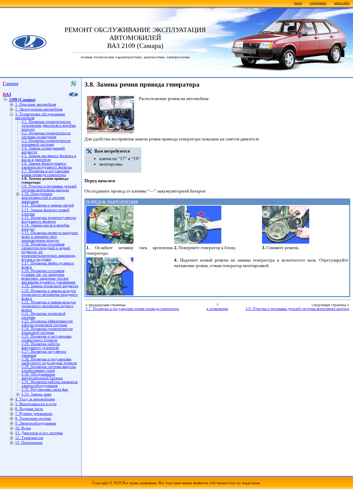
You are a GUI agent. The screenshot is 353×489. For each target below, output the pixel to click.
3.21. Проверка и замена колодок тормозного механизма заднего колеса (48, 306)
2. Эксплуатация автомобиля (38, 109)
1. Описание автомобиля (35, 104)
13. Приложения (28, 442)
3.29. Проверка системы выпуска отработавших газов (48, 368)
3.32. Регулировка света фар (44, 389)
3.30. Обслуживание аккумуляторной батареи (42, 376)
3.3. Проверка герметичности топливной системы (46, 142)
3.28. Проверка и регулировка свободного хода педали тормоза (49, 361)
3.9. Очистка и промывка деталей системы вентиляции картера (49, 188)
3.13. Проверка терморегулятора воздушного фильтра (48, 219)
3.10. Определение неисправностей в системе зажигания (43, 197)
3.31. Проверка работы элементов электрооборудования (49, 384)
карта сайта (342, 3)
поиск (298, 3)
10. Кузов (23, 428)
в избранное (318, 3)
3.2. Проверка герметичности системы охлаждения (46, 135)
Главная (10, 83)
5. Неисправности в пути (36, 404)
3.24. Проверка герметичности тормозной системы (47, 330)
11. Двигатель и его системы (39, 433)
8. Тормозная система (33, 418)
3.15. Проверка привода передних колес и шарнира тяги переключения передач (49, 236)
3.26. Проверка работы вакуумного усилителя (40, 346)
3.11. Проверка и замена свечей (47, 205)
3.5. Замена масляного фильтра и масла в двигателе (48, 158)
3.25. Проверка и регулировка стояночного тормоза (46, 338)
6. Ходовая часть (29, 409)
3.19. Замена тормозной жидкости (49, 286)
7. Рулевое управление (33, 413)
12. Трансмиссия (29, 438)
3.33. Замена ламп (36, 394)
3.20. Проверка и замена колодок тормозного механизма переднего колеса (49, 294)
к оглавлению (217, 309)
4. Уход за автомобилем (35, 399)
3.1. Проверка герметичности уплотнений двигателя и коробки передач (48, 125)
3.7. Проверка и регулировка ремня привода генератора (45, 173)
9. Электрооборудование (35, 423)
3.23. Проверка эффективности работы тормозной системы (47, 323)
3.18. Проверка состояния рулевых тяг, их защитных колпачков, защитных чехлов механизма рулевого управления (48, 276)
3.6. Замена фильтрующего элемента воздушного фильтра (46, 165)
